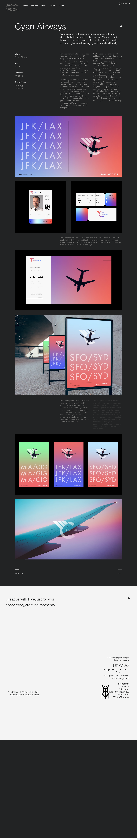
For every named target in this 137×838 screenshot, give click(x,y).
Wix (37, 694)
